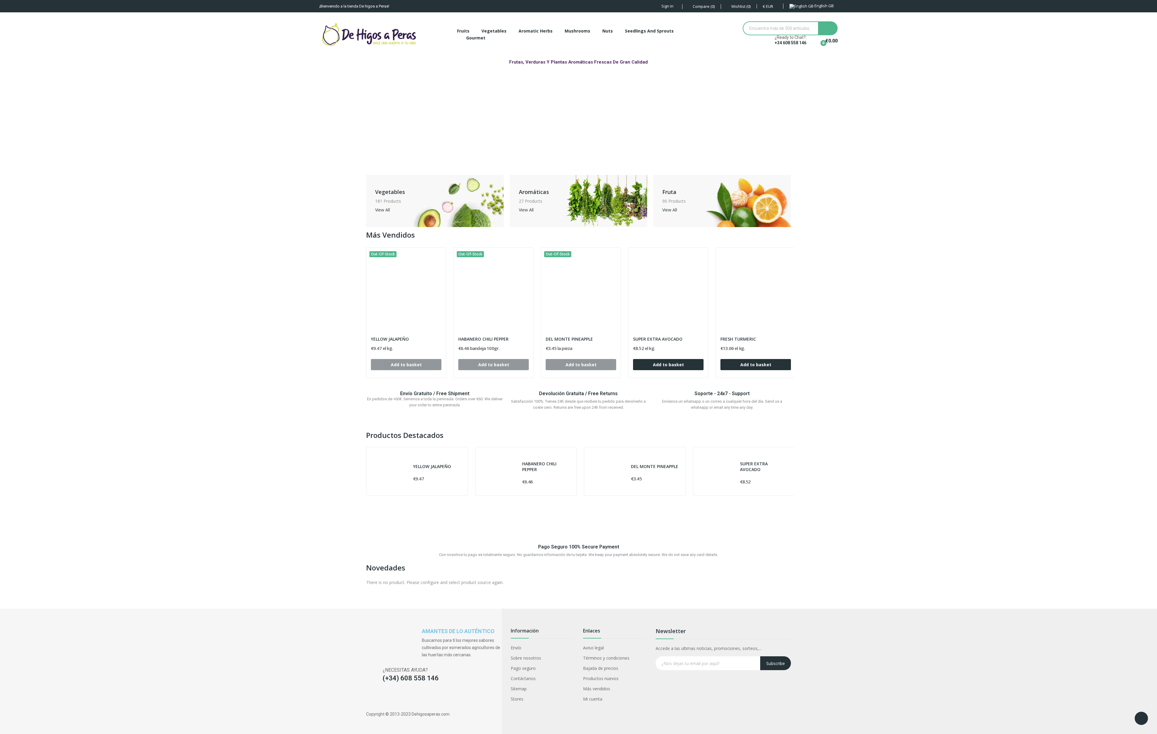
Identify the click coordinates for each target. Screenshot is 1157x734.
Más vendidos (596, 689)
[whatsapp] (416, 698)
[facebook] (369, 698)
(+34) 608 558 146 (411, 678)
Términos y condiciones (606, 658)
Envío (516, 648)
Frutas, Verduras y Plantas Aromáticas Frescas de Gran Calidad (578, 62)
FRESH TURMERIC (738, 339)
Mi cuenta (592, 699)
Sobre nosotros (526, 658)
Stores (517, 699)
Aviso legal (593, 648)
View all (382, 210)
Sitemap (519, 689)
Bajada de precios (600, 668)
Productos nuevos (601, 678)
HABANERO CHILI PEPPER (483, 339)
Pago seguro (523, 668)
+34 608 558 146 (790, 43)
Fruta (669, 192)
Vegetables (390, 192)
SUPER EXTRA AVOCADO (657, 339)
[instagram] (381, 698)
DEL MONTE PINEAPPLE (569, 339)
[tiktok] (392, 698)
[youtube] (404, 698)
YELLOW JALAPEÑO (390, 339)
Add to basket (668, 364)
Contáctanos (523, 678)
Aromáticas (534, 192)
